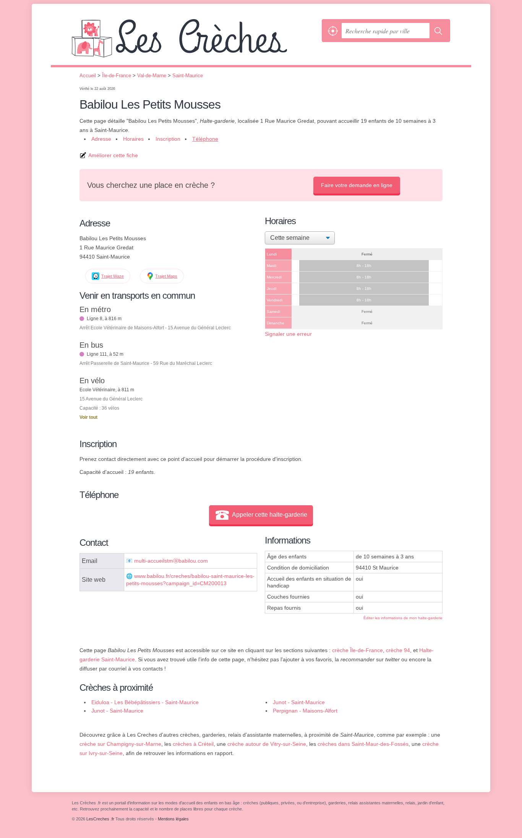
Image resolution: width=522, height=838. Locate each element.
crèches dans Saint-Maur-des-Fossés (363, 744)
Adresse (101, 139)
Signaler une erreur (288, 334)
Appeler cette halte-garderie (269, 514)
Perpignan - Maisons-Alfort (305, 711)
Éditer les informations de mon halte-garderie (403, 618)
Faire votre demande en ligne (356, 185)
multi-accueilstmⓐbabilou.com (171, 561)
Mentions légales (173, 819)
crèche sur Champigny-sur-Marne (120, 744)
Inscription (168, 139)
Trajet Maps (166, 276)
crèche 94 (398, 650)
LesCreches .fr (195, 42)
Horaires (133, 139)
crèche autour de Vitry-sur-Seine (266, 744)
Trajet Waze (112, 276)
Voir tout (88, 417)
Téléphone (205, 139)
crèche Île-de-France (357, 650)
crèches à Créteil (193, 744)
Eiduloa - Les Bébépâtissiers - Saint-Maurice (145, 702)
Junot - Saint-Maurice (299, 702)
